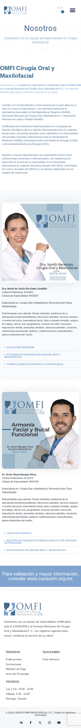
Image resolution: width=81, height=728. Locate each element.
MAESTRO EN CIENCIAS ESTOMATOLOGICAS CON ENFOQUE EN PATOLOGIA (40, 541)
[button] (72, 10)
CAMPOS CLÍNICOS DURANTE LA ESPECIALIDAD (35, 364)
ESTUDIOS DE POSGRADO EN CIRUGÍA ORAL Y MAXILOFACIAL (32, 355)
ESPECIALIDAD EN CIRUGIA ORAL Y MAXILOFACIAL (36, 550)
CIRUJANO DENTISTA (19, 533)
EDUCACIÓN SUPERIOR (20, 347)
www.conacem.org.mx (50, 578)
